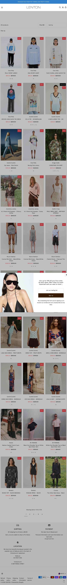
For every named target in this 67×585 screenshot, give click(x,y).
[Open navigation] (12, 7)
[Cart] (65, 7)
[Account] (63, 7)
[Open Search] (60, 7)
